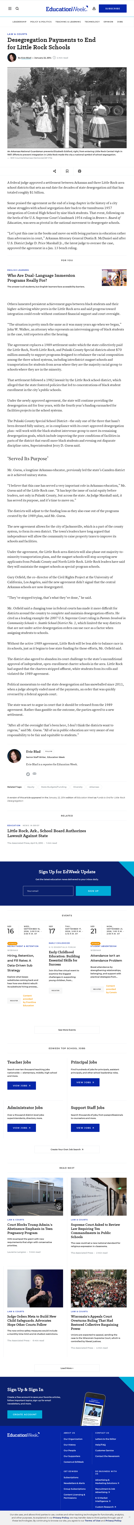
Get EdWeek (71, 1471)
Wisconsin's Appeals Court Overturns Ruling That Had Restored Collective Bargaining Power (94, 1322)
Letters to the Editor (105, 1439)
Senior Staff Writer (36, 757)
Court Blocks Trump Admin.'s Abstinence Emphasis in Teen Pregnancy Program (30, 1229)
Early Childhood (59, 943)
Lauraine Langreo (16, 1252)
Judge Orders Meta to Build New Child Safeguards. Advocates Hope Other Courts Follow (31, 1320)
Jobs (120, 22)
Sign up (93, 891)
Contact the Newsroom (107, 1456)
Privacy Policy (61, 1517)
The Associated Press (18, 843)
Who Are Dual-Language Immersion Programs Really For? (41, 278)
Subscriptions (71, 1477)
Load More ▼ (67, 1368)
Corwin (113, 992)
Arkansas (94, 787)
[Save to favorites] (67, 171)
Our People (70, 1450)
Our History (70, 1445)
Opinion (108, 22)
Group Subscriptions (74, 1489)
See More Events (67, 1030)
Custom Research (104, 1507)
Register (14, 1001)
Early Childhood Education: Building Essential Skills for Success (64, 958)
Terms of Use (92, 1520)
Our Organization (73, 1439)
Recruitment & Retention (23, 946)
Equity (30, 787)
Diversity (78, 787)
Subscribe (112, 8)
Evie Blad (26, 58)
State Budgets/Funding (54, 787)
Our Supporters (72, 1456)
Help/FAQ (100, 1445)
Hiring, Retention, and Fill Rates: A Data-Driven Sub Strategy (20, 963)
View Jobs (20, 1085)
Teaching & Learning (68, 22)
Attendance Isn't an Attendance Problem (106, 958)
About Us (69, 1433)
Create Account (25, 1414)
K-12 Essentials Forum (62, 947)
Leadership (19, 22)
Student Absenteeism (104, 946)
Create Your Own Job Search (66, 1149)
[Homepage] (67, 8)
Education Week (56, 757)
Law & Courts (17, 34)
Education (13, 825)
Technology (92, 22)
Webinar (12, 950)
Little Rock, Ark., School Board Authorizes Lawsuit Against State (46, 833)
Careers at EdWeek (74, 1462)
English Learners (18, 270)
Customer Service (104, 1450)
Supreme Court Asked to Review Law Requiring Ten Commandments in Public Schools (95, 1231)
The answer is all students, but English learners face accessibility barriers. (46, 286)
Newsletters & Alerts (74, 1483)
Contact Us (102, 1433)
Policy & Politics (41, 22)
